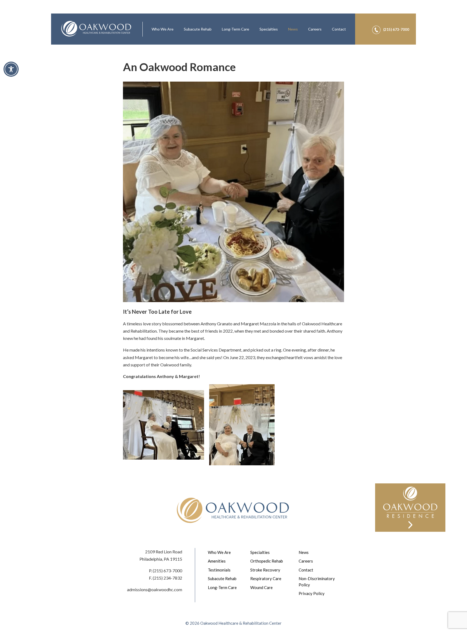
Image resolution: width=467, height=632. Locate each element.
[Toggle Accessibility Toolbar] (11, 69)
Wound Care (261, 587)
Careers (315, 29)
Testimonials (219, 569)
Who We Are (163, 29)
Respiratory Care (265, 578)
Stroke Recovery (265, 569)
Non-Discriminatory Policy (317, 581)
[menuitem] (162, 29)
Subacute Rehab (198, 29)
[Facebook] (394, 21)
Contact (339, 29)
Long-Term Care (235, 29)
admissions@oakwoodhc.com (154, 589)
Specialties (268, 29)
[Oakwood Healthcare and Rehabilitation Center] (96, 29)
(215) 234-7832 (167, 577)
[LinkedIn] (407, 21)
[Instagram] (400, 21)
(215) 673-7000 (167, 570)
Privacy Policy (312, 593)
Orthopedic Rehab (266, 561)
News (293, 29)
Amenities (217, 561)
